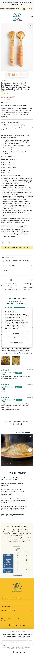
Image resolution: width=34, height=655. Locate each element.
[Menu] (2, 16)
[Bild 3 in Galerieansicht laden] (17, 74)
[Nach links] (4, 74)
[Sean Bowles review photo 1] (5, 360)
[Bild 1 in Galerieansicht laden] (9, 74)
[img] (5, 370)
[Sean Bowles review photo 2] (15, 360)
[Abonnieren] (32, 615)
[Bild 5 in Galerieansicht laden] (25, 74)
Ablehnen (16, 338)
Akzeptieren (16, 333)
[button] (28, 16)
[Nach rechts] (29, 74)
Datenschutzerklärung (11, 328)
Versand (8, 98)
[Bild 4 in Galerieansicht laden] (21, 74)
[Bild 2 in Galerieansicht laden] (13, 74)
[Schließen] (31, 632)
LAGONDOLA (4, 80)
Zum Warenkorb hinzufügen (17, 247)
